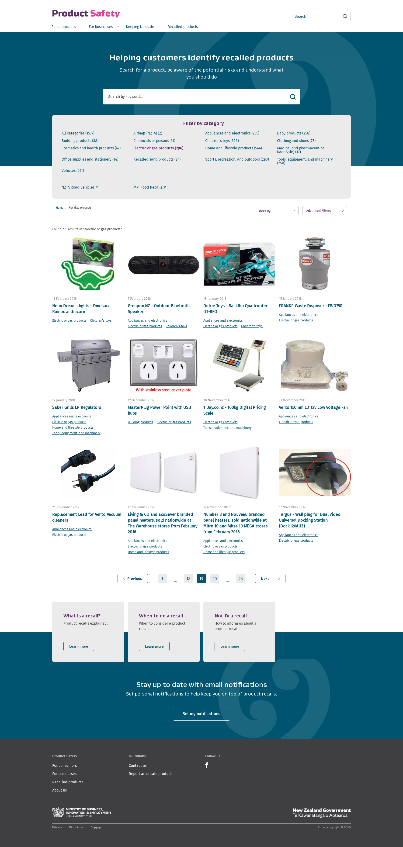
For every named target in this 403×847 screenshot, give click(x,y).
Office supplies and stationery (90, 159)
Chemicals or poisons (154, 141)
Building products (80, 141)
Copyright (97, 827)
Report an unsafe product (150, 773)
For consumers (64, 765)
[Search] (345, 16)
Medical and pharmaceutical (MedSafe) (301, 150)
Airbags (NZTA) (147, 133)
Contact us (137, 765)
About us (59, 790)
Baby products (293, 133)
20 (214, 579)
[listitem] (88, 632)
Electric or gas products (158, 148)
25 (241, 579)
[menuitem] (66, 26)
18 (188, 579)
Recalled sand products (157, 159)
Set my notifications (201, 713)
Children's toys (222, 141)
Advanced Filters (318, 211)
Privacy (57, 827)
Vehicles (73, 170)
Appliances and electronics (232, 133)
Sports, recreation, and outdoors (237, 159)
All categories (78, 133)
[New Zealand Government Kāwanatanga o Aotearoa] (321, 813)
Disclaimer (76, 827)
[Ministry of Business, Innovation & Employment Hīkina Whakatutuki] (81, 812)
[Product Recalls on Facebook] (206, 764)
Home (59, 208)
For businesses (64, 773)
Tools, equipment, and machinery (305, 161)
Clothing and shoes (296, 141)
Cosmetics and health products (91, 148)
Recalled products (67, 782)
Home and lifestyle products (233, 148)
